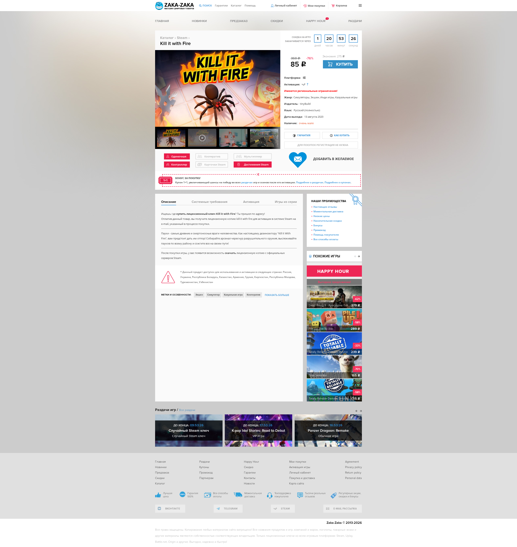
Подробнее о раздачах (309, 182)
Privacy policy (353, 467)
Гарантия (303, 135)
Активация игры (299, 467)
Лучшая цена (167, 495)
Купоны (204, 467)
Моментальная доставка (328, 211)
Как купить (342, 135)
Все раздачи (187, 410)
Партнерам (206, 478)
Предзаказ (239, 21)
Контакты (249, 478)
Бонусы (318, 225)
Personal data (353, 478)
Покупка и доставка (302, 478)
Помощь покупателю (326, 234)
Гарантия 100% (192, 495)
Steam (182, 38)
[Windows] (304, 77)
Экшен (315, 97)
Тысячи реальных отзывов (315, 495)
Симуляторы (301, 97)
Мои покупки (316, 5)
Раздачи (355, 21)
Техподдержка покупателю (282, 495)
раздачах (247, 182)
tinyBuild (305, 104)
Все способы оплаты (325, 239)
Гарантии (221, 5)
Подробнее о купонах (338, 182)
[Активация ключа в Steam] (303, 84)
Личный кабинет (286, 5)
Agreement (352, 461)
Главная (162, 21)
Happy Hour (251, 461)
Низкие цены (321, 216)
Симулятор (213, 294)
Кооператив (253, 294)
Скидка (248, 467)
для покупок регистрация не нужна (322, 145)
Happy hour (315, 21)
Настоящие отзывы (325, 207)
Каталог (236, 5)
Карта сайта (296, 483)
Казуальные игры (346, 97)
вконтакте (172, 508)
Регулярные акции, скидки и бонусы (350, 495)
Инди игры (327, 97)
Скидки (277, 21)
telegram (230, 508)
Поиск (207, 5)
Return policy (353, 472)
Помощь (250, 5)
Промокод (319, 230)
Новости (249, 483)
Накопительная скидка (327, 220)
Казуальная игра (233, 294)
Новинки (199, 21)
